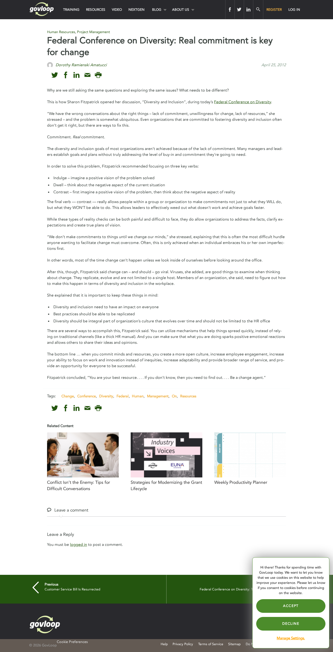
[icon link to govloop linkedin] (76, 75)
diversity (106, 396)
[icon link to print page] (98, 75)
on (174, 396)
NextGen (136, 9)
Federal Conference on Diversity (242, 102)
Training (71, 9)
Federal (123, 396)
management (157, 396)
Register (274, 9)
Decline (290, 623)
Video (117, 9)
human (138, 396)
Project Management (93, 32)
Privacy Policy (183, 644)
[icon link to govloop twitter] (54, 75)
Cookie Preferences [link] (72, 642)
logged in (78, 544)
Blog (156, 9)
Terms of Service (210, 644)
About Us (180, 9)
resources (188, 396)
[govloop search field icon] (258, 9)
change (67, 396)
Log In (294, 9)
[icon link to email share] (87, 75)
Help (164, 644)
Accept (291, 606)
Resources (95, 9)
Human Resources (61, 32)
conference (86, 396)
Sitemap (234, 644)
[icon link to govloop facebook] (65, 75)
